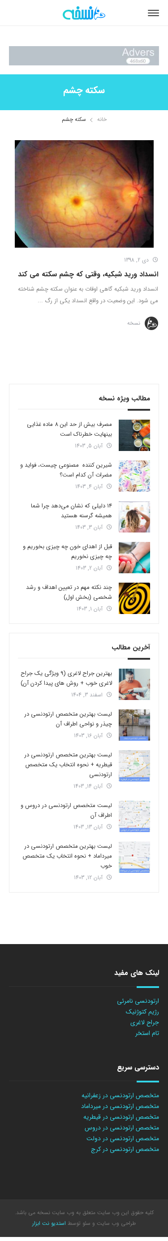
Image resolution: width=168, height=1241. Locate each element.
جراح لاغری (144, 1022)
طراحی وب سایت (115, 1223)
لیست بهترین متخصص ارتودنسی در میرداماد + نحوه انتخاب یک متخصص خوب (67, 856)
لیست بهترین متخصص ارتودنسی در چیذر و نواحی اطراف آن (68, 719)
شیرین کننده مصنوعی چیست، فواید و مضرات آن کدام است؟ (66, 470)
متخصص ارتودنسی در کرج (125, 1149)
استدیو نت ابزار (49, 1223)
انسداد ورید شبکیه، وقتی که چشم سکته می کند (88, 274)
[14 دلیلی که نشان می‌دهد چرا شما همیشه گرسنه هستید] (134, 516)
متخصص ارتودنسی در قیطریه (121, 1117)
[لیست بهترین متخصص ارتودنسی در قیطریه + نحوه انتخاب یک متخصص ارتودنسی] (134, 766)
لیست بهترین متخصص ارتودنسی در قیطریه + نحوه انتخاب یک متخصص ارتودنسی (68, 764)
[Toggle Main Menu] (153, 13)
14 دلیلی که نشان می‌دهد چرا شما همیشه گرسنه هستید (71, 510)
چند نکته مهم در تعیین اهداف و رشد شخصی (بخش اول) (69, 592)
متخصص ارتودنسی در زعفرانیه (120, 1095)
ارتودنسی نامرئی (138, 1001)
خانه (102, 119)
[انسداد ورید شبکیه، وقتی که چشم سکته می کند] (84, 194)
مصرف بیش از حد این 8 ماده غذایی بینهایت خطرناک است (69, 429)
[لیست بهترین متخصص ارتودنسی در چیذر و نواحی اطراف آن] (134, 725)
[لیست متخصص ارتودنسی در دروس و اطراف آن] (134, 816)
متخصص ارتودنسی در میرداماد (120, 1106)
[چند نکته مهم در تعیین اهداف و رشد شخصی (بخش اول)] (134, 598)
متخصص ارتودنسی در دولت (122, 1138)
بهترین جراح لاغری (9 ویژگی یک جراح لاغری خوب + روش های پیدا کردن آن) (66, 678)
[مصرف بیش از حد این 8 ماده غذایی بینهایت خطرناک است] (134, 435)
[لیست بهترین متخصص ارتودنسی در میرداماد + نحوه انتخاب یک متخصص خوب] (134, 857)
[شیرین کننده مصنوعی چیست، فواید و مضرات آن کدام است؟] (134, 476)
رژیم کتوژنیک (142, 1012)
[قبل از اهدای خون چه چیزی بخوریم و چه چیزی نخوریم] (134, 557)
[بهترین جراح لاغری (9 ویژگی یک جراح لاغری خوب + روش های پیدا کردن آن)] (134, 684)
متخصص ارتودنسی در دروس (122, 1128)
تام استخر (147, 1033)
